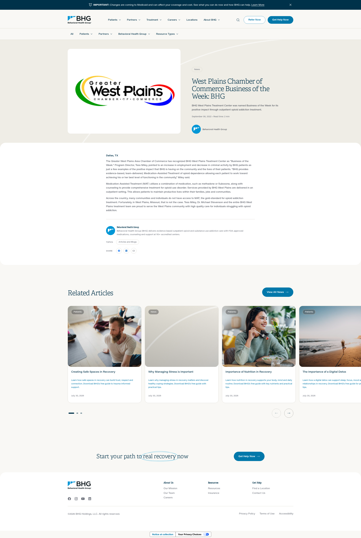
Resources (214, 488)
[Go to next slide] (288, 413)
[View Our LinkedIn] (89, 498)
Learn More (257, 4)
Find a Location (261, 488)
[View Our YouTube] (83, 498)
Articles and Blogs (128, 241)
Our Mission (170, 488)
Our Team (169, 492)
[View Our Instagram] (76, 498)
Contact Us (258, 492)
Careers (168, 497)
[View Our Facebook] (69, 498)
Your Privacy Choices (189, 534)
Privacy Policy (247, 513)
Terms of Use (267, 513)
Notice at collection (162, 534)
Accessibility (286, 513)
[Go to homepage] (79, 20)
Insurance (213, 492)
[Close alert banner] (290, 5)
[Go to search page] (238, 20)
